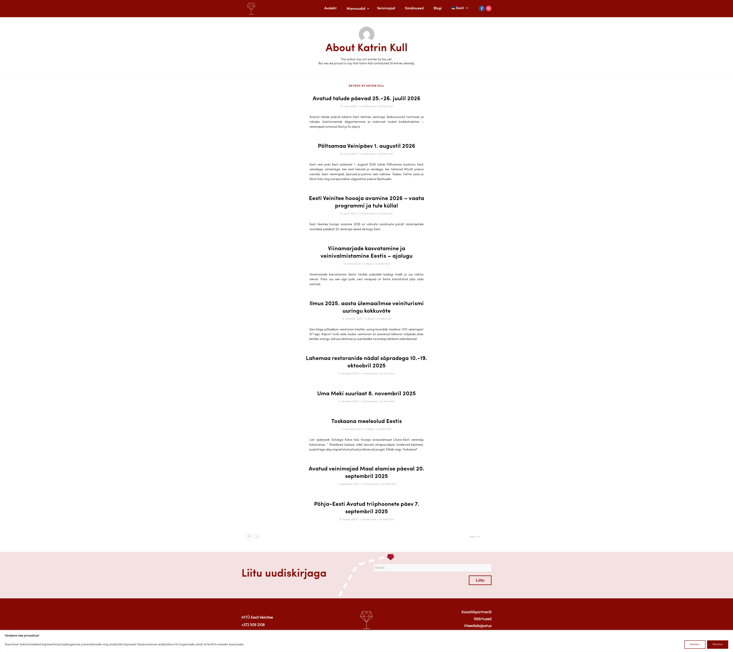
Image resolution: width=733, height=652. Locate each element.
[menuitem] (330, 8)
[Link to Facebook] (482, 8)
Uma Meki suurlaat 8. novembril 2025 (366, 394)
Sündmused (368, 106)
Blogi (369, 264)
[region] (366, 641)
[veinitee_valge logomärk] (251, 8)
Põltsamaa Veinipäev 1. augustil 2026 (366, 146)
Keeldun (695, 644)
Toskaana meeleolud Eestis (366, 421)
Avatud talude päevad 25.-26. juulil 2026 (366, 99)
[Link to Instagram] (489, 8)
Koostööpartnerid (477, 612)
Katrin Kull (387, 106)
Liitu (480, 580)
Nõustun (718, 644)
